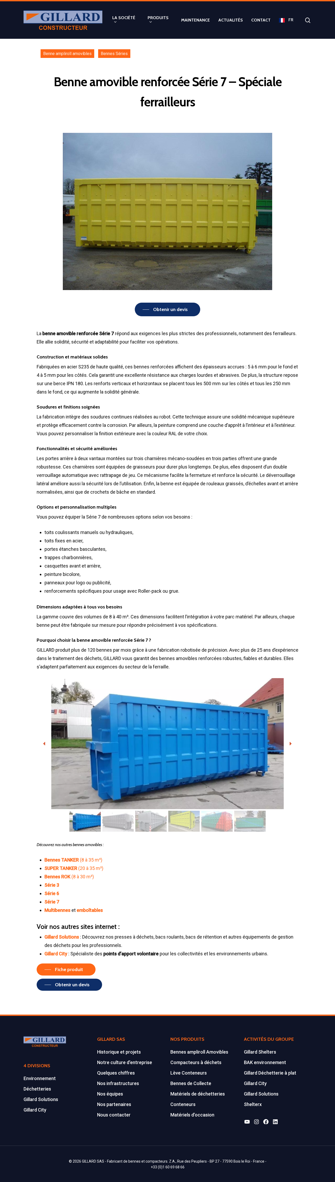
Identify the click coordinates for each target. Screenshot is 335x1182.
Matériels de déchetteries (197, 1094)
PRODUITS (158, 18)
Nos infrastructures (118, 1083)
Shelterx (253, 1104)
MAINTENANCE (195, 20)
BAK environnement (265, 1062)
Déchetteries (37, 1089)
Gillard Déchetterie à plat (270, 1073)
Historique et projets (119, 1052)
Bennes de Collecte (190, 1083)
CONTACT (261, 20)
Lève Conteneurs (188, 1073)
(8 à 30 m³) (69, 876)
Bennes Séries (114, 53)
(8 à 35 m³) (73, 860)
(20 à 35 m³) (73, 868)
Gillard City (35, 1110)
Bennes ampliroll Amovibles (199, 1052)
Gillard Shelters (260, 1052)
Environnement (40, 1078)
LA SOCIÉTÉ (123, 18)
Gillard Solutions (41, 1099)
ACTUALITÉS (230, 20)
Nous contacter (114, 1115)
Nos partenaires (114, 1104)
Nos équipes (110, 1094)
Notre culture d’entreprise (124, 1062)
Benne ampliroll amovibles (67, 53)
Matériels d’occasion (192, 1115)
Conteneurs (183, 1104)
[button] (44, 744)
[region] (167, 755)
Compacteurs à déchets (195, 1062)
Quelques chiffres (116, 1073)
